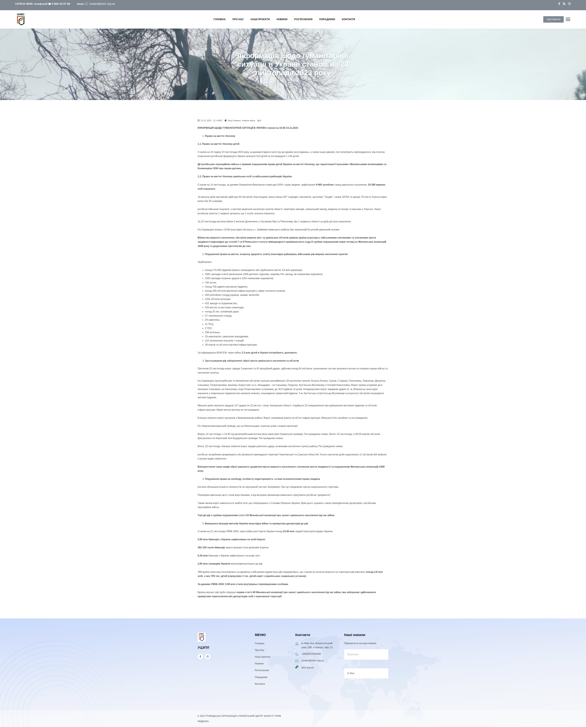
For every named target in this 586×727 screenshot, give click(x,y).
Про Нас (238, 19)
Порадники (327, 19)
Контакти (348, 19)
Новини (282, 19)
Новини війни (248, 120)
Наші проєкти (260, 19)
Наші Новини (234, 120)
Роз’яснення (303, 19)
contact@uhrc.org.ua (102, 3)
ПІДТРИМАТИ (553, 19)
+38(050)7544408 (311, 654)
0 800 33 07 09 (61, 3)
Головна (219, 19)
